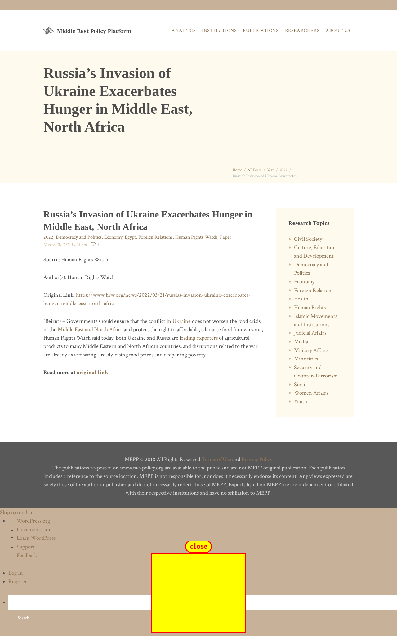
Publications (261, 30)
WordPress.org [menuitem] (33, 520)
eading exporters (199, 337)
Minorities (306, 358)
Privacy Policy (257, 459)
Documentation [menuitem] (34, 529)
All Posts (254, 170)
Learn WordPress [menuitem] (36, 538)
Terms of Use (216, 459)
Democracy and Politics (79, 237)
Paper (225, 237)
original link (92, 372)
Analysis (184, 30)
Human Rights (310, 307)
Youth (300, 401)
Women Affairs (311, 392)
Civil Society (308, 239)
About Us (338, 30)
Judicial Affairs (310, 332)
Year (270, 170)
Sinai (299, 384)
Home (237, 170)
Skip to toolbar (16, 512)
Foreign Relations (155, 237)
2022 (283, 170)
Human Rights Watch (196, 237)
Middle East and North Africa (90, 329)
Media (301, 341)
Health (301, 298)
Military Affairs (311, 350)
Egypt (130, 237)
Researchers (302, 30)
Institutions (219, 30)
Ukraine (181, 321)
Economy (113, 237)
